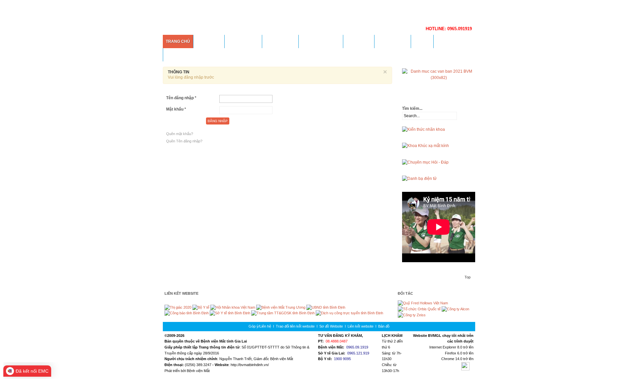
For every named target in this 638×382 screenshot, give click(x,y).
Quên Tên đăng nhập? (184, 141)
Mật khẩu (176, 109)
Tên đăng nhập (181, 98)
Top (468, 277)
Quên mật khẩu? (179, 134)
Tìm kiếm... (412, 108)
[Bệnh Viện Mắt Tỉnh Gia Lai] (302, 12)
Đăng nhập (218, 121)
